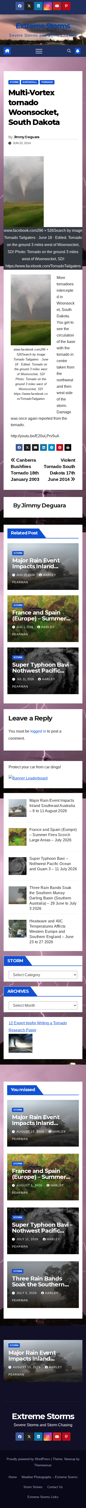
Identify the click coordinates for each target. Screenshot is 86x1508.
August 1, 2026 (29, 1185)
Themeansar (42, 1465)
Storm (14, 82)
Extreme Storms (43, 26)
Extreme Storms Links (43, 1497)
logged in (38, 731)
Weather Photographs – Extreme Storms (50, 1477)
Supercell (29, 82)
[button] (69, 51)
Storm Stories (33, 1487)
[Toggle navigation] (38, 51)
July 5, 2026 (27, 1293)
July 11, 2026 (27, 1239)
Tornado (47, 82)
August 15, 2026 (30, 1131)
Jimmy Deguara (26, 137)
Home (13, 1477)
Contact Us (55, 1487)
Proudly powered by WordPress (29, 1459)
